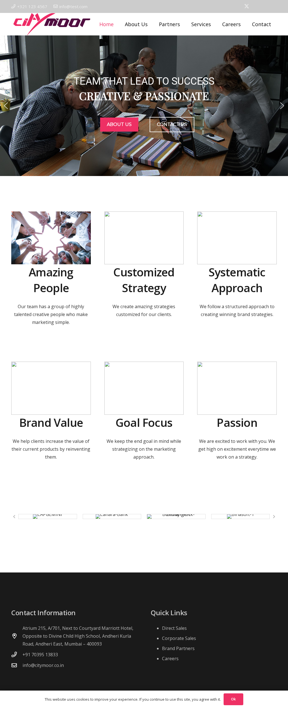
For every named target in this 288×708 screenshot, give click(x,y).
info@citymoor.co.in (43, 665)
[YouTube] (265, 6)
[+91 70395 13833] (16, 654)
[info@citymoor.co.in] (16, 665)
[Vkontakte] (256, 6)
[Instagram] (274, 6)
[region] (144, 105)
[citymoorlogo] (51, 24)
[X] (246, 6)
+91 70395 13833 (40, 654)
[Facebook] (237, 6)
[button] (183, 24)
